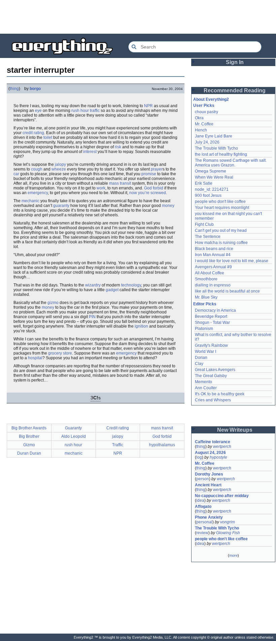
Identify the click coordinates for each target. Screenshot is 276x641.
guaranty (61, 205)
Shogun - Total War (212, 322)
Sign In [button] (235, 62)
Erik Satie (203, 183)
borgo (35, 88)
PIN (92, 316)
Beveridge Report (211, 316)
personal (204, 522)
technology (131, 285)
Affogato (203, 506)
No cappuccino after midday (222, 495)
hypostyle (218, 457)
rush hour (80, 110)
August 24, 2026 (210, 452)
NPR (148, 105)
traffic (95, 110)
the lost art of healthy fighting (221, 154)
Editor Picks (204, 304)
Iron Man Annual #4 (213, 254)
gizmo (53, 302)
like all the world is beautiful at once (227, 291)
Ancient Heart (208, 485)
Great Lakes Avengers (215, 369)
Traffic (117, 444)
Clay (199, 363)
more (233, 555)
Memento (203, 381)
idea (200, 500)
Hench (201, 130)
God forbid (153, 188)
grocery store (60, 353)
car (16, 174)
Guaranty (73, 428)
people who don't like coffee (220, 201)
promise (148, 174)
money (168, 205)
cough (36, 169)
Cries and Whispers (213, 400)
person (202, 479)
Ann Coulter (206, 388)
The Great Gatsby (211, 375)
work (101, 188)
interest (90, 151)
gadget (112, 289)
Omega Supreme (210, 171)
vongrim (227, 522)
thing (14, 88)
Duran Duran (29, 453)
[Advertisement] (138, 17)
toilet (47, 137)
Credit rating (117, 428)
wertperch (222, 446)
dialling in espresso (213, 285)
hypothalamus (162, 444)
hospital (35, 358)
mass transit (120, 183)
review (202, 532)
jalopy (60, 164)
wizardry (93, 285)
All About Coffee (209, 273)
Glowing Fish (228, 532)
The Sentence (207, 236)
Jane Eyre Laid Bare (213, 136)
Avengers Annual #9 (213, 267)
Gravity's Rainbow (211, 345)
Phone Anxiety (209, 517)
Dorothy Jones (209, 474)
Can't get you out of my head (221, 230)
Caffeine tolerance (212, 441)
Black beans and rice (214, 248)
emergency (38, 192)
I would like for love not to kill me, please (231, 260)
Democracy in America (215, 310)
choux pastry (206, 112)
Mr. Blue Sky (206, 297)
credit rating (33, 132)
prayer (157, 169)
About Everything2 (211, 99)
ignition (141, 326)
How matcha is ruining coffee (221, 242)
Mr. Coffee (204, 124)
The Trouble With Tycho (216, 148)
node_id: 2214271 (212, 189)
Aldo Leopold (73, 436)
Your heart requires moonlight (222, 207)
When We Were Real (214, 177)
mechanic (30, 201)
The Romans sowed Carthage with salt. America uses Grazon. (231, 162)
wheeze (58, 169)
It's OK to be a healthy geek (219, 394)
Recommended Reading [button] (235, 90)
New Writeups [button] (234, 430)
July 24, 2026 (207, 142)
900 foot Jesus (208, 195)
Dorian (201, 357)
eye (38, 110)
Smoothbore (206, 279)
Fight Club (204, 224)
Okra (199, 118)
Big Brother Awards (28, 428)
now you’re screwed (147, 192)
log (199, 457)
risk (118, 147)
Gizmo (29, 444)
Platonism (204, 328)
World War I (205, 351)
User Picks (203, 105)
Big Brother (29, 436)
